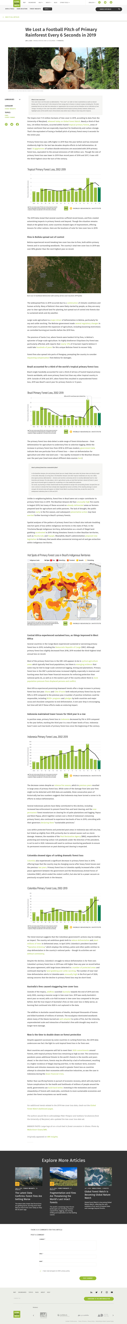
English (91, 2)
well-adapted (65, 1019)
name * (41, 1261)
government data (87, 448)
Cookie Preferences (71, 1321)
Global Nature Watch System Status (105, 1321)
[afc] (43, 1315)
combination (72, 303)
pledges (68, 698)
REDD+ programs (54, 698)
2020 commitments (81, 1050)
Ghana (47, 692)
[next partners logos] (113, 1315)
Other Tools (64, 2)
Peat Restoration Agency (70, 836)
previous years (85, 785)
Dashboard (32, 2)
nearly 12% (65, 344)
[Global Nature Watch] (16, 1314)
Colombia (31, 861)
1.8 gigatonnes (38, 148)
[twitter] (96, 1292)
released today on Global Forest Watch (64, 121)
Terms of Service (82, 1321)
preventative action (79, 512)
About (48, 2)
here (80, 458)
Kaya (50, 536)
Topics (31, 1292)
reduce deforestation (80, 940)
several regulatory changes (86, 323)
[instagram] (6, 124)
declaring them (47, 823)
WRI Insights (52, 1137)
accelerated (40, 532)
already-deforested (75, 505)
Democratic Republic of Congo (68, 647)
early (38, 512)
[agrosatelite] (83, 1315)
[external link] (28, 1189)
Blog (55, 2)
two (39, 867)
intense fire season (62, 785)
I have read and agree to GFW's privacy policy (56, 1271)
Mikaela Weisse (38, 41)
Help (40, 2)
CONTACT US (17, 1298)
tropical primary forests (79, 125)
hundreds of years (44, 347)
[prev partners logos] (33, 1315)
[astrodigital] (103, 1315)
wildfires (50, 992)
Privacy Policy (91, 1321)
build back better (55, 1088)
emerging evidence (84, 664)
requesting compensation (38, 358)
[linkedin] (91, 1292)
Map (24, 2)
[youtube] (112, 1292)
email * (41, 1253)
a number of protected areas (83, 967)
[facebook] (17, 124)
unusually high (83, 502)
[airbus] (63, 1315)
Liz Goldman (51, 41)
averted (30, 515)
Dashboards (22, 1292)
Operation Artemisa (36, 947)
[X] (12, 124)
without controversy (35, 954)
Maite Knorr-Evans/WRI (37, 1130)
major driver (56, 320)
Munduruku (39, 536)
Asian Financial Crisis (55, 1074)
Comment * (42, 1239)
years (44, 867)
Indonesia (65, 719)
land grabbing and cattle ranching (61, 971)
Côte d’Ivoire (59, 692)
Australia (67, 992)
